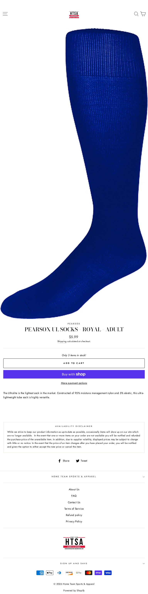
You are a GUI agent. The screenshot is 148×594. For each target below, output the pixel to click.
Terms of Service (74, 509)
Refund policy (74, 515)
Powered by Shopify (73, 590)
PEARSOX (74, 323)
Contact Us (74, 502)
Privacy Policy (74, 521)
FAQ (74, 496)
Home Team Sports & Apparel (74, 476)
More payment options (74, 383)
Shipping (62, 341)
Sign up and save (74, 563)
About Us (74, 489)
